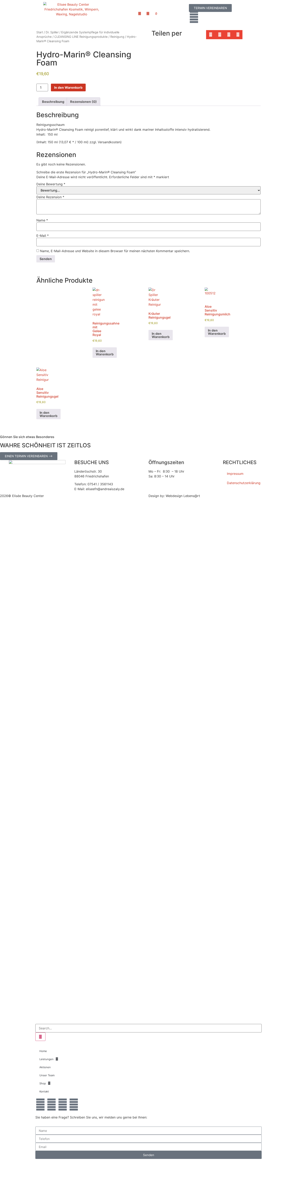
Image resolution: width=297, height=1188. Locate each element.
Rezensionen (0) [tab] (83, 102)
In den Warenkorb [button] (105, 352)
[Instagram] (74, 1105)
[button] (210, 34)
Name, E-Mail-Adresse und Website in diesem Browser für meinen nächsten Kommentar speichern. (115, 251)
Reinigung (117, 37)
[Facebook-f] (40, 1105)
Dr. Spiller (52, 32)
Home (43, 1051)
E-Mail (42, 235)
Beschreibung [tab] (53, 102)
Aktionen (45, 1067)
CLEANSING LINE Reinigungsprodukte (81, 37)
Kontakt (44, 1091)
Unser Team (47, 1075)
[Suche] (40, 1036)
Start (39, 32)
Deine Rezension (50, 197)
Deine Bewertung (50, 184)
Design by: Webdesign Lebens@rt (174, 496)
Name (42, 220)
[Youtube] (63, 1105)
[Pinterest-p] (51, 1105)
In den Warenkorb (68, 87)
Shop (42, 1083)
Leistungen (46, 1059)
